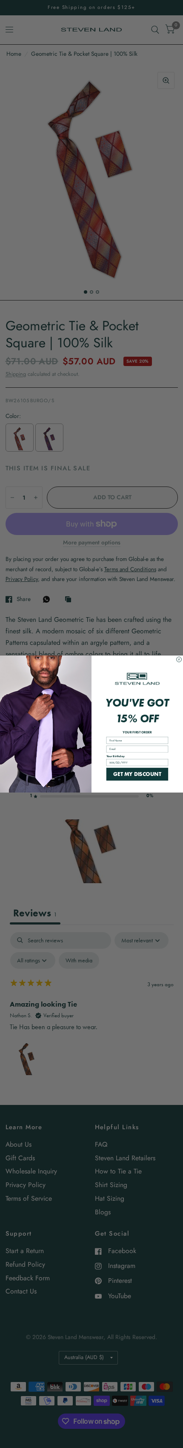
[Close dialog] (179, 659)
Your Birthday (115, 756)
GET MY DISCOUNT (137, 774)
